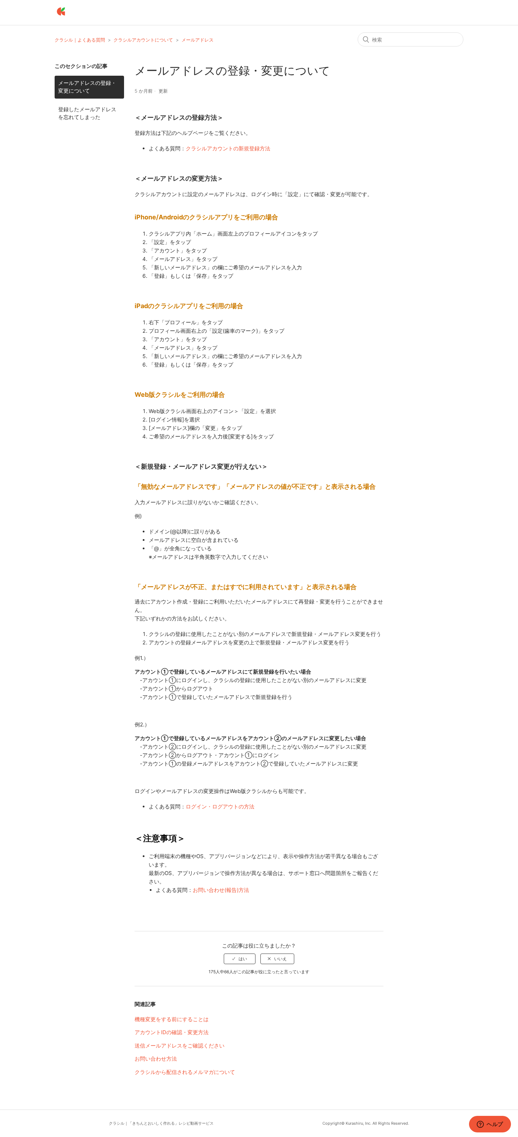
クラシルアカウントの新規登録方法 (228, 148)
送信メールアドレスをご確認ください (179, 1045)
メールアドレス (197, 40)
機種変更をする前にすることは (172, 1019)
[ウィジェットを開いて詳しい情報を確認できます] (490, 1124)
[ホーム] (61, 16)
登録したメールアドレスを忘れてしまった (87, 113)
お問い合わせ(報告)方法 (221, 890)
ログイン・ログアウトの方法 (220, 806)
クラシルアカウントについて (143, 40)
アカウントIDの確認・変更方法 (172, 1032)
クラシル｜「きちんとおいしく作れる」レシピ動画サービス (161, 1123)
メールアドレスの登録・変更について (87, 87)
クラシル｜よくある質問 (80, 40)
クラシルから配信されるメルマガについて (185, 1072)
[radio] (239, 959)
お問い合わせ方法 (156, 1058)
